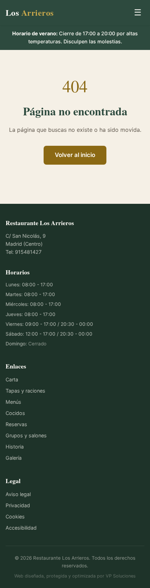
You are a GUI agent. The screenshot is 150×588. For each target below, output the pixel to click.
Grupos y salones (26, 435)
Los (30, 12)
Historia (15, 447)
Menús (13, 402)
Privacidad (18, 505)
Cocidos (15, 413)
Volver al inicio (75, 154)
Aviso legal (18, 494)
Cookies (15, 516)
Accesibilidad (21, 528)
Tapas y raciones (25, 391)
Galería (14, 458)
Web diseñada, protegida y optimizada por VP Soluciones (75, 576)
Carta (12, 379)
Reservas (16, 424)
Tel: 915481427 (24, 252)
